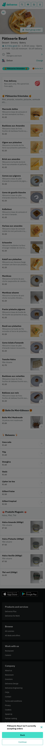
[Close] (41, 727)
